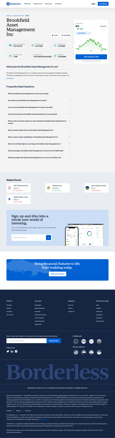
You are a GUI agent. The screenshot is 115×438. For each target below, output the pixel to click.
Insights (98, 308)
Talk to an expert (57, 274)
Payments (9, 311)
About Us (70, 305)
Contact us (71, 311)
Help (97, 305)
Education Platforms (40, 315)
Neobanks (37, 311)
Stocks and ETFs (18, 16)
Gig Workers (38, 324)
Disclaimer (99, 318)
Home (8, 16)
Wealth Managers (40, 308)
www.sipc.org (43, 419)
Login (93, 4)
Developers (99, 315)
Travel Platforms (39, 318)
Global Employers (39, 321)
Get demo (103, 4)
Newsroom (99, 311)
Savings (8, 308)
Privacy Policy (100, 321)
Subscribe (53, 340)
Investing (9, 305)
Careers (70, 308)
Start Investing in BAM (91, 57)
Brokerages (38, 305)
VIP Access (9, 315)
